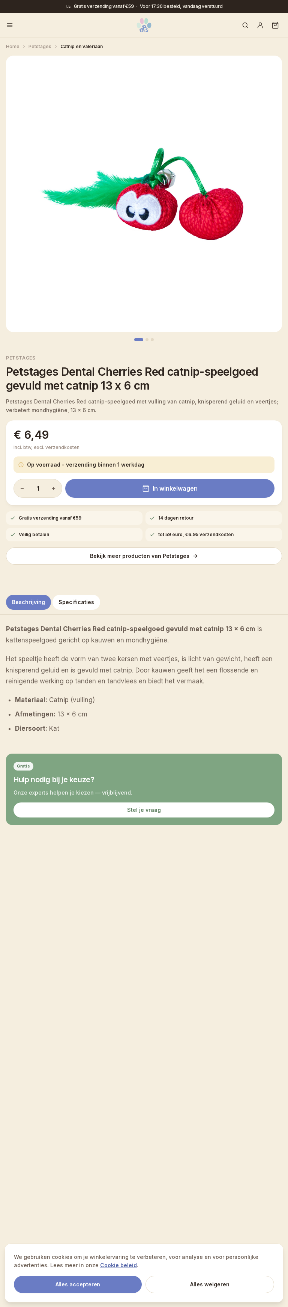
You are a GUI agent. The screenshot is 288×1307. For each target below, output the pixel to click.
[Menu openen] (9, 25)
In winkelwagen (175, 488)
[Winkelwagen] (275, 25)
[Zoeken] (245, 25)
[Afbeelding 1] (138, 339)
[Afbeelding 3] (152, 339)
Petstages (20, 358)
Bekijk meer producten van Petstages (139, 556)
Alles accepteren (78, 1284)
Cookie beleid (118, 1265)
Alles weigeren (210, 1284)
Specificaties (76, 602)
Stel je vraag (144, 810)
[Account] (260, 25)
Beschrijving (28, 602)
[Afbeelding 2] (147, 339)
